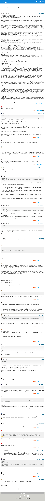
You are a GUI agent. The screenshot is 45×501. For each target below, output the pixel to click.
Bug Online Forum (5, 2)
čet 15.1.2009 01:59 (41, 140)
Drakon (4, 479)
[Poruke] (39, 1)
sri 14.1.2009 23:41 (41, 113)
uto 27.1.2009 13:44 (41, 290)
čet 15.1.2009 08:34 (41, 223)
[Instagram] (24, 496)
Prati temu (39, 10)
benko (4, 167)
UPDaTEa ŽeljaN (6, 13)
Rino (3, 378)
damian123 (5, 359)
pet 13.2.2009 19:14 (41, 378)
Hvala (37, 103)
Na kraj (42, 10)
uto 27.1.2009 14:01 (41, 315)
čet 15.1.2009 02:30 (41, 147)
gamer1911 (5, 473)
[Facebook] (17, 496)
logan (4, 290)
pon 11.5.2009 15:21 (40, 459)
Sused (4, 176)
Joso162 (4, 238)
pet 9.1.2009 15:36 (41, 13)
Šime (3, 147)
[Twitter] (21, 496)
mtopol (4, 159)
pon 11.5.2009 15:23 (40, 473)
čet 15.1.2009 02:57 (41, 159)
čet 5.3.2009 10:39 (41, 423)
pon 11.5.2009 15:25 (40, 479)
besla (4, 459)
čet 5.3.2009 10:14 (41, 414)
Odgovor (33, 103)
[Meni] (43, 1)
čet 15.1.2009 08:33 (41, 205)
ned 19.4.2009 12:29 (40, 450)
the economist (5, 107)
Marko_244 (5, 263)
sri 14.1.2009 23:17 (41, 107)
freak (4, 414)
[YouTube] (28, 496)
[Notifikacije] (36, 1)
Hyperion (4, 113)
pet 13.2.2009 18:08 (41, 344)
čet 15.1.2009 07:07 (41, 176)
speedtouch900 (5, 450)
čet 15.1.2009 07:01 (41, 167)
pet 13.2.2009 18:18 (41, 359)
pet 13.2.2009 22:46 (41, 384)
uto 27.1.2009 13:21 (41, 263)
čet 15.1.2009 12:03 (41, 238)
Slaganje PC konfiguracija (7, 5)
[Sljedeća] (26, 489)
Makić (4, 140)
